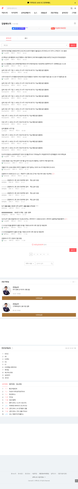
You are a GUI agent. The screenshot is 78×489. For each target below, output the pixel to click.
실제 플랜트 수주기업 (8, 128)
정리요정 (6, 176)
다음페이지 (47, 254)
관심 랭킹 (19, 384)
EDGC (7, 354)
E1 (5, 364)
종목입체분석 (25, 13)
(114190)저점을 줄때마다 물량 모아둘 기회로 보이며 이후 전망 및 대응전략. (24, 225)
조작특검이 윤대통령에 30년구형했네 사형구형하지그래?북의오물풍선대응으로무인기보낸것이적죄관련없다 (34, 57)
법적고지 (53, 473)
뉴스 (35, 13)
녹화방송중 (39, 298)
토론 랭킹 (12, 384)
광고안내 (27, 473)
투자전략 (14, 13)
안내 (40, 244)
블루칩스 (6, 227)
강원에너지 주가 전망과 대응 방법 (12, 238)
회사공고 (20, 473)
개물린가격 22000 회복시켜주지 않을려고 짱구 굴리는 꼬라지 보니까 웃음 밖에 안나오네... (29, 167)
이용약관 (34, 473)
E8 (5, 356)
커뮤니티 (5, 13)
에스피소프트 (9, 372)
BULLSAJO (7, 163)
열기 (76, 480)
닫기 (75, 3)
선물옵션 (44, 13)
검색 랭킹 (5, 384)
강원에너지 (10, 24)
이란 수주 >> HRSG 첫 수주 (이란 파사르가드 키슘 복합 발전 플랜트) (22, 115)
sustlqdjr (4, 130)
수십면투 (6, 53)
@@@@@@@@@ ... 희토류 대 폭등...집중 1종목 (16, 212)
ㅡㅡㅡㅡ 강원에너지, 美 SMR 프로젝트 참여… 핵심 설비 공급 (20, 180)
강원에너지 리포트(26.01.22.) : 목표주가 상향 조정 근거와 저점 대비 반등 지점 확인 (27, 174)
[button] (35, 45)
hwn (5, 240)
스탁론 (74, 13)
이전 (70, 281)
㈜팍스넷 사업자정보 (38, 477)
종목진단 (65, 13)
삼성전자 (7, 375)
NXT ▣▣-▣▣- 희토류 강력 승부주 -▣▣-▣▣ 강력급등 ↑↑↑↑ (20, 206)
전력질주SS (5, 214)
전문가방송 (54, 13)
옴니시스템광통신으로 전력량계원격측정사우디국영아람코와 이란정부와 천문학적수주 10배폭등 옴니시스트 (34, 64)
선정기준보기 (12, 348)
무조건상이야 (5, 72)
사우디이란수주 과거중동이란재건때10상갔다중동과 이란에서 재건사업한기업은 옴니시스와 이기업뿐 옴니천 (34, 77)
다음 (75, 281)
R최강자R (4, 208)
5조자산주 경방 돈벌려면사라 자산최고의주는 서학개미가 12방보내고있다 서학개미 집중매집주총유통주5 (33, 219)
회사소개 (13, 473)
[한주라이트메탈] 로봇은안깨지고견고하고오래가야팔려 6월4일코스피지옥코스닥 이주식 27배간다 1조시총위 (34, 51)
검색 (71, 8)
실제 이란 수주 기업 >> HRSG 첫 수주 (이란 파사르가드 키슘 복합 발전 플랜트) (25, 70)
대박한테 (4, 182)
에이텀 (7, 370)
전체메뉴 (76, 8)
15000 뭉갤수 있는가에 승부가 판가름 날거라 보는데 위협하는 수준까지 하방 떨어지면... (28, 161)
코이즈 (7, 378)
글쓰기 (73, 45)
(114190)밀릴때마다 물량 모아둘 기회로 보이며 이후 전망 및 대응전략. (23, 232)
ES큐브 (7, 359)
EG (6, 362)
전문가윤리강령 (62, 473)
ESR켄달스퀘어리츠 (11, 367)
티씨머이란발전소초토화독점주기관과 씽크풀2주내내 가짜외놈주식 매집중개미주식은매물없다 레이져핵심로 (34, 154)
